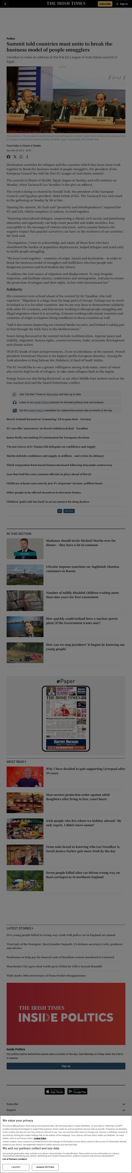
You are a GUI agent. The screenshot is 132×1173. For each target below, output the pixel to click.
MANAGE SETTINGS (45, 1167)
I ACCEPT (16, 1167)
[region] (66, 1144)
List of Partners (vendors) (15, 1159)
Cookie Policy (40, 1138)
